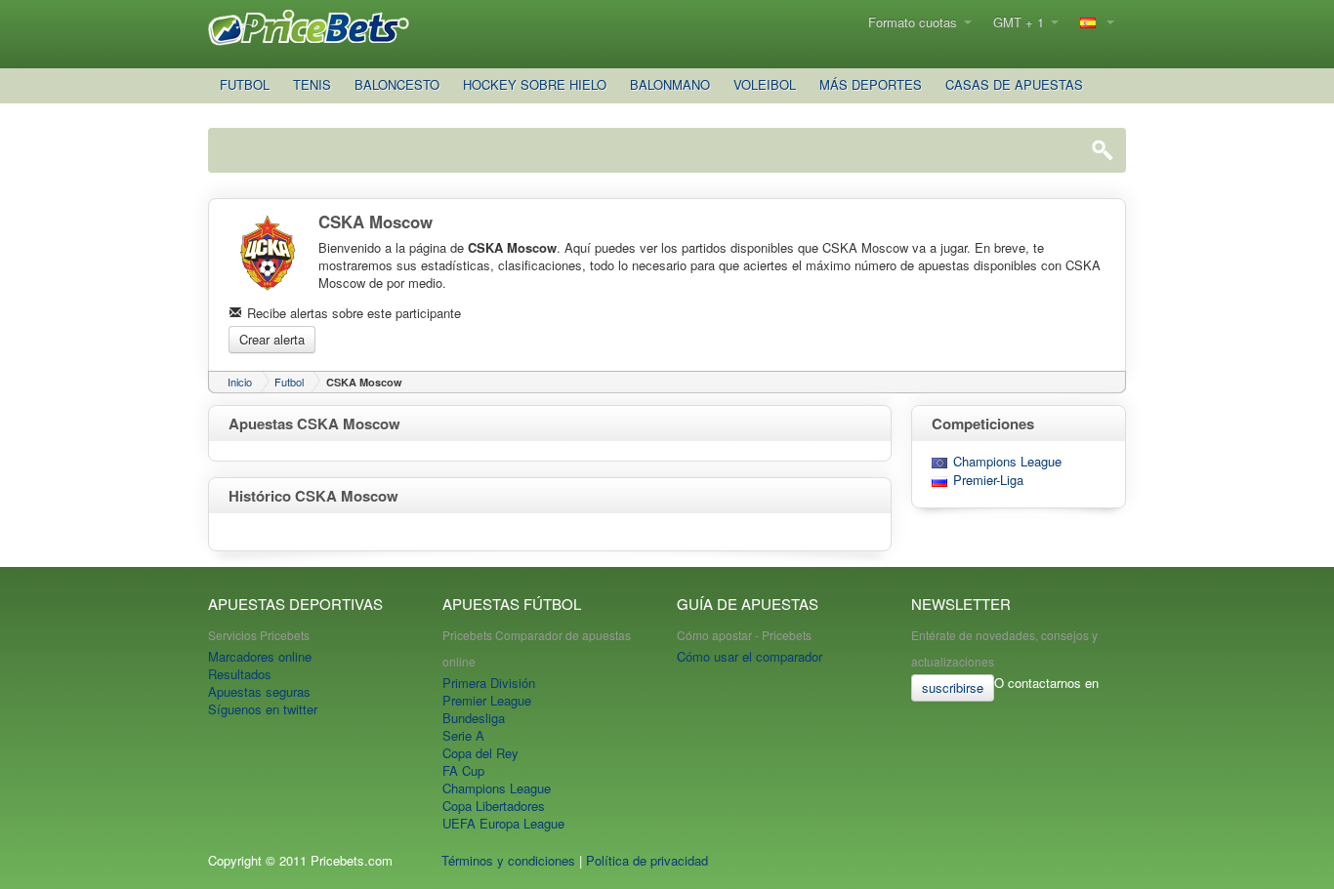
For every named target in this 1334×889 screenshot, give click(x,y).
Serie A (463, 735)
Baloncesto (396, 84)
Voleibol (764, 84)
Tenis (312, 84)
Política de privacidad (647, 860)
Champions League (1007, 461)
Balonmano (670, 84)
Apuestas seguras (259, 691)
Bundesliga (473, 717)
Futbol (245, 84)
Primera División (488, 682)
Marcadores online (260, 656)
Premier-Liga (988, 480)
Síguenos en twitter (262, 709)
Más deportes (870, 84)
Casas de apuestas (1014, 84)
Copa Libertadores (493, 805)
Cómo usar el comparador (749, 656)
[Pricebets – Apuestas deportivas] (310, 25)
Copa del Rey (480, 753)
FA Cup (463, 770)
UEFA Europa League (503, 823)
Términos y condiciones (508, 860)
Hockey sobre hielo (534, 84)
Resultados (239, 674)
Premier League (486, 700)
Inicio (240, 381)
